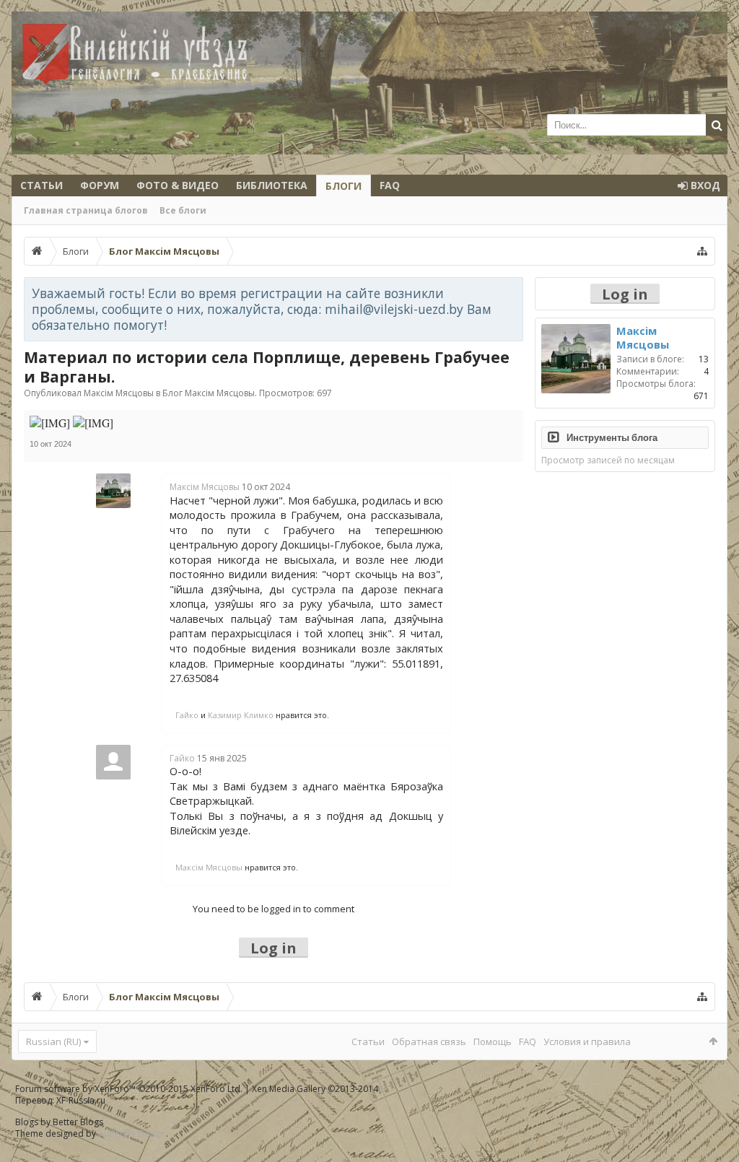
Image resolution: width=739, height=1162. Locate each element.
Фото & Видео (177, 185)
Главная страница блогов (86, 210)
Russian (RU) (53, 1041)
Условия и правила (587, 1041)
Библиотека (271, 185)
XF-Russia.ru (80, 1100)
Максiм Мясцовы (119, 393)
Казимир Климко (241, 714)
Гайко (186, 714)
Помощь (492, 1041)
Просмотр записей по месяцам (608, 460)
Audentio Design (132, 1133)
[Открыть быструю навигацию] (702, 251)
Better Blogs (78, 1122)
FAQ (390, 185)
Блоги (343, 186)
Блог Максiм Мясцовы (208, 393)
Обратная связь (429, 1041)
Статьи (41, 185)
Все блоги (182, 210)
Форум (99, 185)
